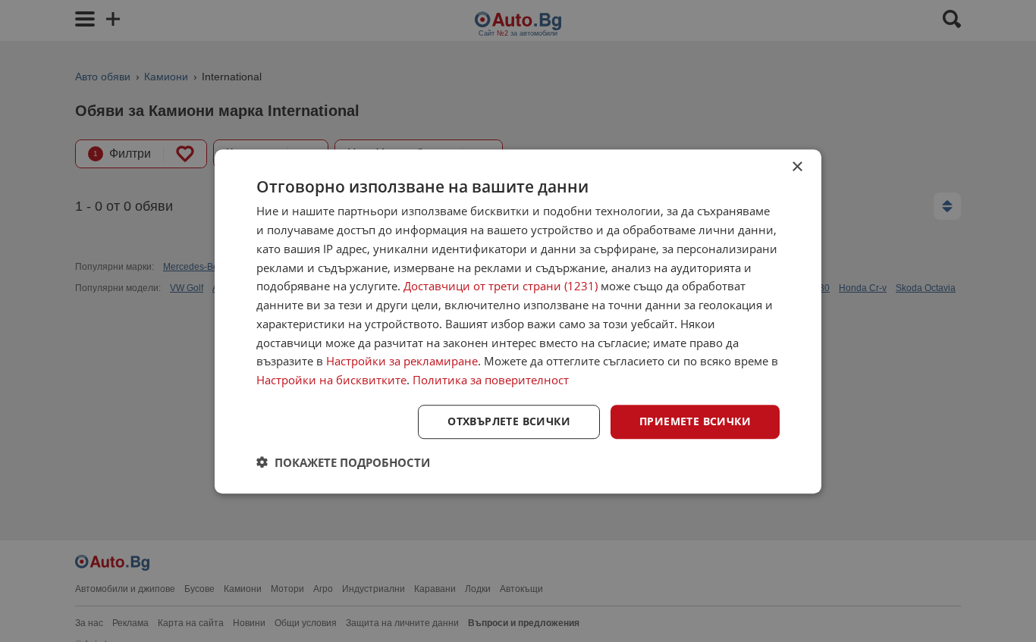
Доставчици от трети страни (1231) (500, 285)
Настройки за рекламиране (402, 360)
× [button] (796, 167)
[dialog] (518, 321)
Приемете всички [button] (695, 421)
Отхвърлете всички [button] (508, 421)
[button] (343, 461)
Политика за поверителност (491, 379)
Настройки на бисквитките (331, 379)
